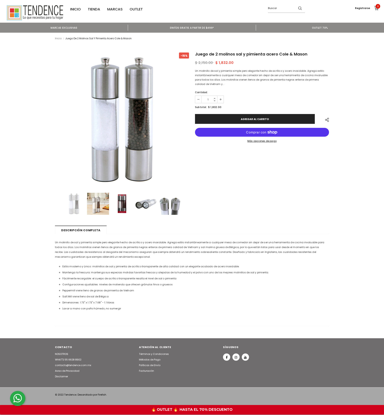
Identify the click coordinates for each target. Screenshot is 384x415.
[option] (64, 28)
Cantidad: (201, 92)
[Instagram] (236, 357)
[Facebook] (226, 357)
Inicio (58, 38)
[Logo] (35, 13)
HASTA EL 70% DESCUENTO (206, 409)
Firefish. (102, 394)
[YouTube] (245, 357)
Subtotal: (201, 107)
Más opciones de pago (262, 141)
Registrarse (362, 8)
